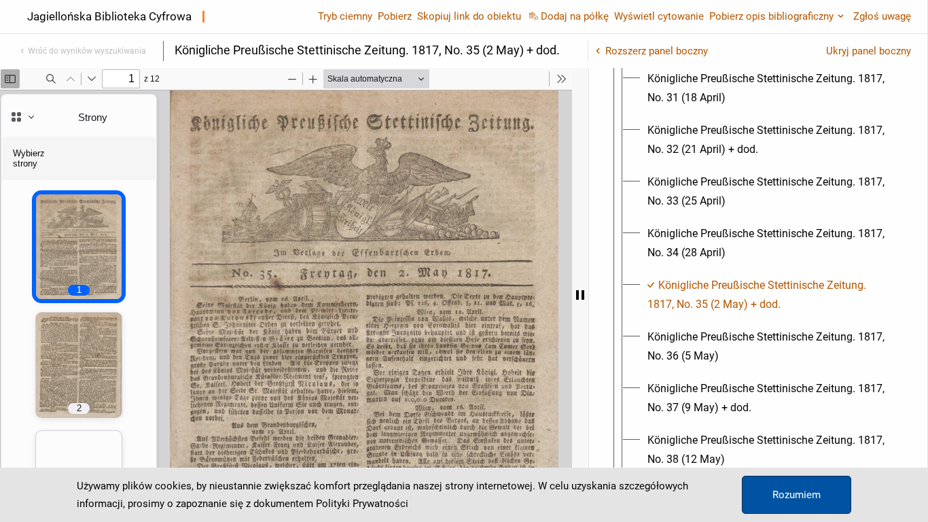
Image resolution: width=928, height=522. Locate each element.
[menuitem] (770, 88)
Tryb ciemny (345, 16)
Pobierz (395, 16)
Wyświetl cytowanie (659, 16)
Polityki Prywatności (362, 504)
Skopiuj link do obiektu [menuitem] (469, 16)
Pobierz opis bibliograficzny (771, 16)
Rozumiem (796, 495)
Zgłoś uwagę (882, 16)
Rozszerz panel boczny (656, 51)
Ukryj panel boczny (868, 51)
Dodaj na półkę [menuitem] (575, 16)
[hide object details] (580, 295)
